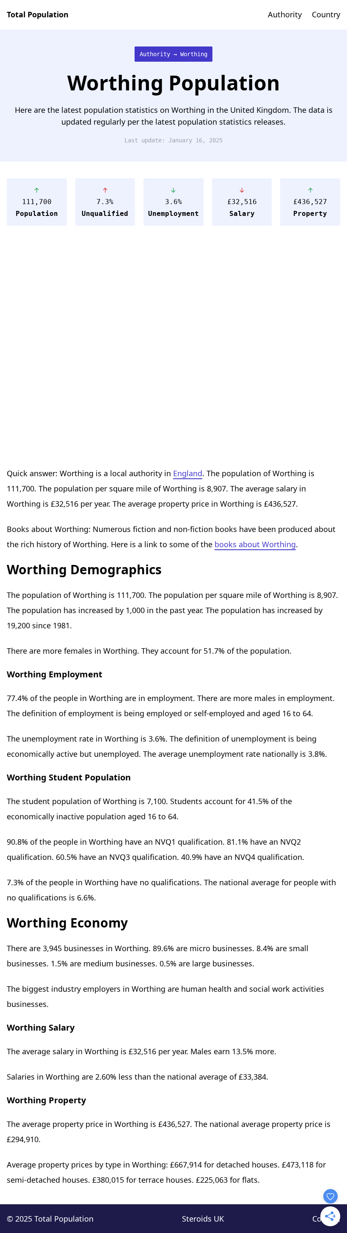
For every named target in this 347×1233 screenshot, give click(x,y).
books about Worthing (255, 544)
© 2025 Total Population (50, 1219)
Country (326, 14)
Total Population (38, 14)
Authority (285, 14)
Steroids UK (203, 1219)
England (187, 473)
